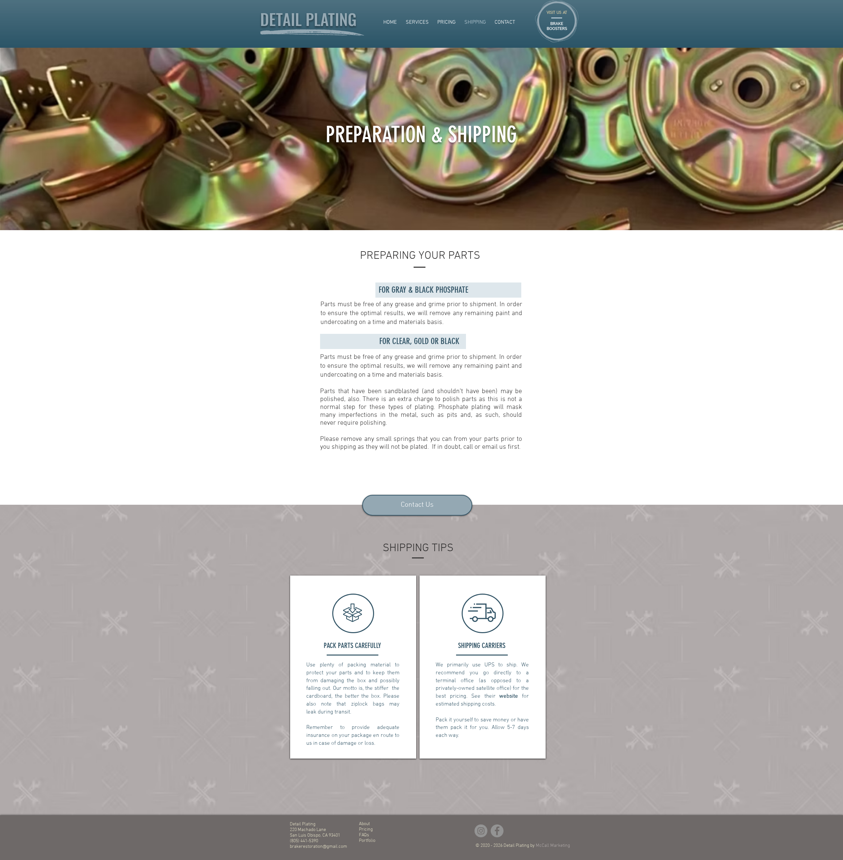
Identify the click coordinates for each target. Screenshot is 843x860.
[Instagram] (481, 830)
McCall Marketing (553, 845)
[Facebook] (497, 830)
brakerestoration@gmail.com (318, 846)
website (508, 696)
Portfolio (367, 841)
